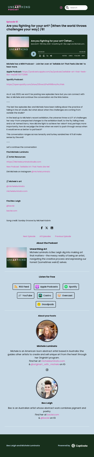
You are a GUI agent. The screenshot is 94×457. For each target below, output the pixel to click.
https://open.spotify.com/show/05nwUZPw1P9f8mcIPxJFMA (35, 84)
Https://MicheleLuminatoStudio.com (23, 161)
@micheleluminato (15, 186)
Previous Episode (63, 236)
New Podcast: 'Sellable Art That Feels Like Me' (28, 166)
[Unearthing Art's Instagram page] (61, 8)
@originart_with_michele (45, 364)
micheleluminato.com (16, 191)
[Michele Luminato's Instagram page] (47, 370)
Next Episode (29, 236)
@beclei (10, 205)
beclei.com (11, 210)
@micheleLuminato (41, 171)
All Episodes (45, 236)
